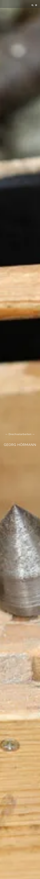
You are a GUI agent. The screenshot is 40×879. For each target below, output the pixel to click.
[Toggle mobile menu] (36, 5)
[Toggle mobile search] (32, 5)
